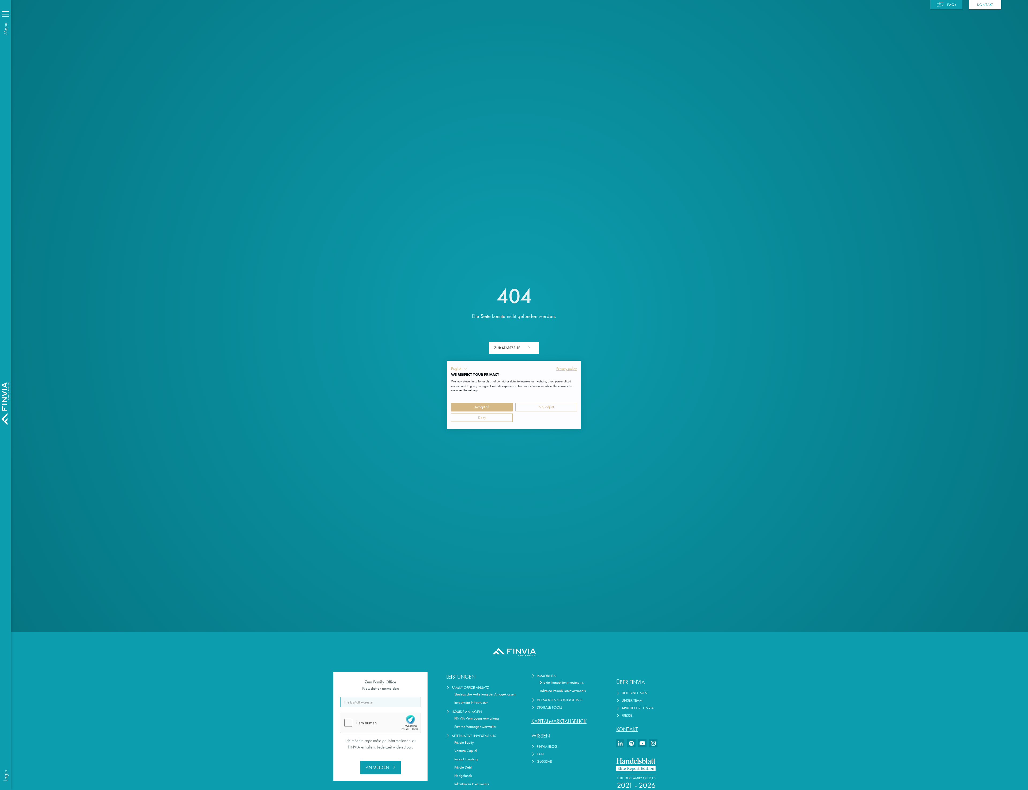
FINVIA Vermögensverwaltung (476, 718)
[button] (459, 369)
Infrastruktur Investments (471, 784)
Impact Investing (466, 759)
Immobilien (547, 676)
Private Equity (464, 742)
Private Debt (463, 767)
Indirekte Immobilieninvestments (562, 691)
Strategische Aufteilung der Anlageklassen (485, 694)
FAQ (540, 754)
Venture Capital (465, 750)
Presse (627, 715)
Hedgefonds (463, 775)
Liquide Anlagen (467, 711)
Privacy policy (566, 368)
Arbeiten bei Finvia (638, 708)
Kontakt (627, 729)
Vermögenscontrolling (560, 700)
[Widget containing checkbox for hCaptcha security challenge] (380, 723)
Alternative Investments (474, 735)
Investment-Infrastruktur (471, 702)
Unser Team (632, 700)
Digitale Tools (549, 707)
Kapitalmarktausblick (559, 721)
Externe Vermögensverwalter (475, 726)
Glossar (544, 761)
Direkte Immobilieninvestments (561, 682)
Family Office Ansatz (470, 687)
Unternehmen (635, 693)
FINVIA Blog (547, 746)
